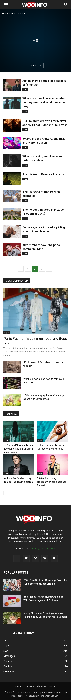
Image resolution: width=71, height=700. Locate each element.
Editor (6, 343)
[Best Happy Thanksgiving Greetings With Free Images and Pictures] (12, 601)
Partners (30, 686)
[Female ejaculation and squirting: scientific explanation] (12, 231)
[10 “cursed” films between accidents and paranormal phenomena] (18, 431)
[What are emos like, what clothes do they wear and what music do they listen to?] (12, 103)
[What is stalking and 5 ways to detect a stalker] (12, 160)
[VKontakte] (44, 558)
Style (6, 333)
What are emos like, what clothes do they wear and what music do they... (44, 102)
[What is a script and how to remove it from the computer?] (12, 383)
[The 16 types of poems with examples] (12, 196)
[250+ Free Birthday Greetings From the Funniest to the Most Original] (12, 585)
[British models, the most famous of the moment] (52, 431)
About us (41, 686)
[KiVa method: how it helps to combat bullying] (12, 249)
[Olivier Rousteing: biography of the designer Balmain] (52, 464)
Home (5, 13)
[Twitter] (26, 558)
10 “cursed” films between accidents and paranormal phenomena (18, 449)
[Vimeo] (35, 558)
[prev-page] (21, 269)
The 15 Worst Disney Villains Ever (44, 174)
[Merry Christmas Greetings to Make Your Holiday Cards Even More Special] (12, 618)
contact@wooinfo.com (42, 548)
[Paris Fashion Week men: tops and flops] (35, 311)
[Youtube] (54, 558)
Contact (53, 686)
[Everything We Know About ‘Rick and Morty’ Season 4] (12, 143)
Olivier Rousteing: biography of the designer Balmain (51, 482)
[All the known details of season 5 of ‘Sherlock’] (12, 85)
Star (6, 440)
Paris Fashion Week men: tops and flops (35, 338)
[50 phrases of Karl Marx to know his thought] (12, 367)
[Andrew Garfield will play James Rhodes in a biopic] (18, 464)
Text (13, 13)
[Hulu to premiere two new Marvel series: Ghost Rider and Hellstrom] (12, 125)
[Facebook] (16, 558)
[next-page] (49, 269)
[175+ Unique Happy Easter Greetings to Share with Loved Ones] (12, 400)
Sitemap (18, 686)
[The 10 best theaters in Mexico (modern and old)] (12, 214)
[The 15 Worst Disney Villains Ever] (12, 178)
